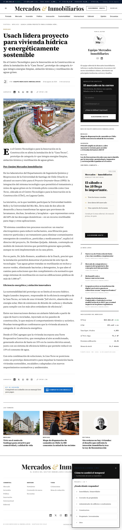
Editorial (91, 16)
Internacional (79, 16)
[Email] (97, 58)
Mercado (18, 16)
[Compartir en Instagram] (32, 92)
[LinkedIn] (102, 58)
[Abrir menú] (5, 8)
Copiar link (43, 92)
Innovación (50, 16)
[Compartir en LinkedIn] (14, 92)
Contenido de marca (34, 490)
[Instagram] (61, 515)
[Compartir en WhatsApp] (23, 92)
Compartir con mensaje (60, 390)
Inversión (29, 16)
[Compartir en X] (19, 92)
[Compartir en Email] (27, 92)
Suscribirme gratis (99, 117)
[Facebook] (66, 515)
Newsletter (31, 486)
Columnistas (55, 486)
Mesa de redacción (58, 490)
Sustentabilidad (64, 16)
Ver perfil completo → (90, 165)
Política (39, 16)
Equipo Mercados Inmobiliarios (27, 82)
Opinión (103, 16)
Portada (8, 16)
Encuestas (114, 16)
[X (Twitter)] (56, 515)
